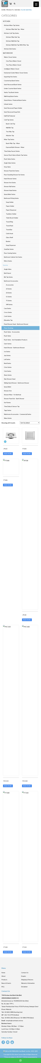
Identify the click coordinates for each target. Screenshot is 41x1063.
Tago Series (7, 410)
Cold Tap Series (9, 120)
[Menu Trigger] (36, 4)
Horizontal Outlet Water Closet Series (16, 73)
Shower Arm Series (10, 182)
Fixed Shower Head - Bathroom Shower (16, 324)
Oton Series (8, 367)
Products (4, 979)
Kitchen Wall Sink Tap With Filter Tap (17, 45)
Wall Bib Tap (9, 127)
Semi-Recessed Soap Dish (12, 112)
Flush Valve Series (9, 159)
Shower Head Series (10, 190)
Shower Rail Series (9, 186)
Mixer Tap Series (9, 139)
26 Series (9, 293)
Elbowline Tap (8, 320)
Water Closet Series (10, 57)
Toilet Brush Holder (12, 218)
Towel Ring (9, 222)
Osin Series (7, 371)
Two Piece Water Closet (13, 65)
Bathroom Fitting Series (11, 198)
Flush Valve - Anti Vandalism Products (15, 340)
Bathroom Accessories (11, 281)
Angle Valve (7, 269)
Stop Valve (7, 167)
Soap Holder (10, 202)
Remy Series (8, 375)
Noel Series (7, 363)
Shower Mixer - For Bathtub (12, 394)
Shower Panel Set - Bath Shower (14, 398)
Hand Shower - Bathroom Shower (14, 347)
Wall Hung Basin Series (11, 96)
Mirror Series (8, 261)
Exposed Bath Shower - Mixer (15, 147)
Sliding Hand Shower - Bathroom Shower (16, 383)
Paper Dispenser (11, 210)
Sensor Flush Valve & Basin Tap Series (15, 155)
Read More (8, 453)
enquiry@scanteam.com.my (14, 1020)
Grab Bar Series (9, 249)
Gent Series (7, 344)
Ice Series (7, 351)
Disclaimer (24, 987)
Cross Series (8, 312)
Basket (8, 241)
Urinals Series (8, 104)
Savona (5, 265)
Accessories (10, 285)
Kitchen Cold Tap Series (11, 33)
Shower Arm (8, 391)
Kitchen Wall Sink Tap (12, 41)
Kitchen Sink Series (10, 49)
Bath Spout (7, 273)
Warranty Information (28, 983)
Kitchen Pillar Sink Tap (13, 37)
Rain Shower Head (9, 379)
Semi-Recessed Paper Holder (13, 108)
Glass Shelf (9, 237)
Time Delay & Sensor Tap (12, 406)
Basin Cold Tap (10, 124)
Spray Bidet (7, 387)
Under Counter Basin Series (12, 88)
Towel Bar (9, 229)
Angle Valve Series (10, 163)
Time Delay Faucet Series (12, 151)
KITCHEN (6, 21)
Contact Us (24, 972)
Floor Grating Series (10, 253)
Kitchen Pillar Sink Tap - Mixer (15, 29)
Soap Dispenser (11, 245)
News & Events (6, 983)
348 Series (9, 304)
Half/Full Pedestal (9, 116)
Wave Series (8, 418)
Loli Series (7, 359)
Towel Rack (9, 225)
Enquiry (23, 976)
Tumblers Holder (11, 214)
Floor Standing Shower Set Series (14, 175)
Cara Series (7, 308)
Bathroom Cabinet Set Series (13, 257)
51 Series (9, 296)
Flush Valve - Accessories (12, 332)
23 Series (9, 289)
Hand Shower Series (10, 178)
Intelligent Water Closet (11, 69)
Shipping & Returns (27, 979)
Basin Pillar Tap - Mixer (13, 143)
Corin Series (8, 316)
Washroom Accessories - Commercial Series (17, 414)
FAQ (2, 987)
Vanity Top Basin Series (11, 92)
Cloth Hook (9, 233)
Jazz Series (7, 355)
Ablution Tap (10, 135)
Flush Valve (7, 336)
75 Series (9, 300)
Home (3, 972)
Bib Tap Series (8, 277)
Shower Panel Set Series (11, 171)
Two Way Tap (10, 131)
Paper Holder (10, 206)
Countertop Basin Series (11, 80)
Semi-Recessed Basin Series (12, 84)
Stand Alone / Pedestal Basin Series (15, 100)
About (3, 976)
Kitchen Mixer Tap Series (12, 25)
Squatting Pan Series (10, 77)
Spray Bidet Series (9, 194)
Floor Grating (8, 328)
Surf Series (7, 402)
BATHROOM (8, 53)
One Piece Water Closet (13, 61)
